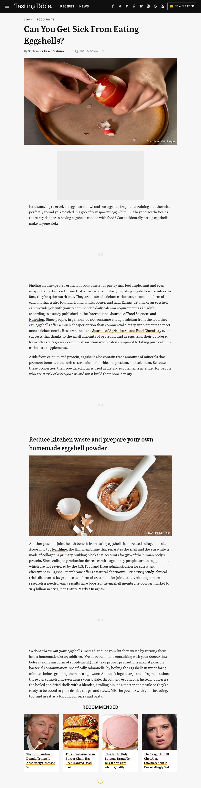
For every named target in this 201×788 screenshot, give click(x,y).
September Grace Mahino (46, 51)
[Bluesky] (141, 7)
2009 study (145, 571)
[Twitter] (120, 7)
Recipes (67, 6)
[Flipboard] (127, 7)
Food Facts (46, 19)
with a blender (82, 684)
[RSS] (162, 7)
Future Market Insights (85, 588)
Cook (28, 19)
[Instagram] (148, 7)
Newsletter (184, 6)
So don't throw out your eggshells (55, 650)
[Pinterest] (134, 7)
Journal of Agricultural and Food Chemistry (126, 330)
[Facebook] (113, 7)
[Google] (155, 7)
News (84, 6)
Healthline (58, 549)
